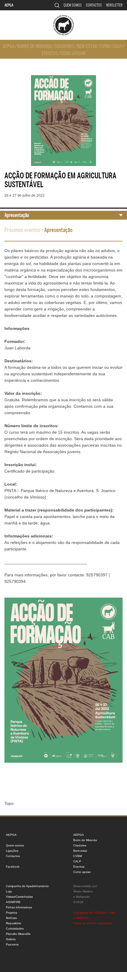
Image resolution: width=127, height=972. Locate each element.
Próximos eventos (22, 230)
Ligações (12, 850)
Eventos (50, 53)
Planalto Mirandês (18, 933)
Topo (9, 803)
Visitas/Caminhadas (19, 896)
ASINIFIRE (13, 902)
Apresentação (16, 215)
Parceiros (12, 944)
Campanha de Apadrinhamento (27, 886)
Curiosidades (15, 928)
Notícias (11, 918)
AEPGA (8, 5)
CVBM (105, 46)
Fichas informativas (19, 907)
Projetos (11, 912)
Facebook (12, 866)
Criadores (64, 46)
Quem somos (73, 5)
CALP (117, 46)
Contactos (94, 5)
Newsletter (114, 5)
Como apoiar (73, 53)
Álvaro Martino (83, 891)
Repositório (13, 923)
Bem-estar (87, 46)
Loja (9, 891)
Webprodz (83, 896)
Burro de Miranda (34, 46)
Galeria (11, 939)
